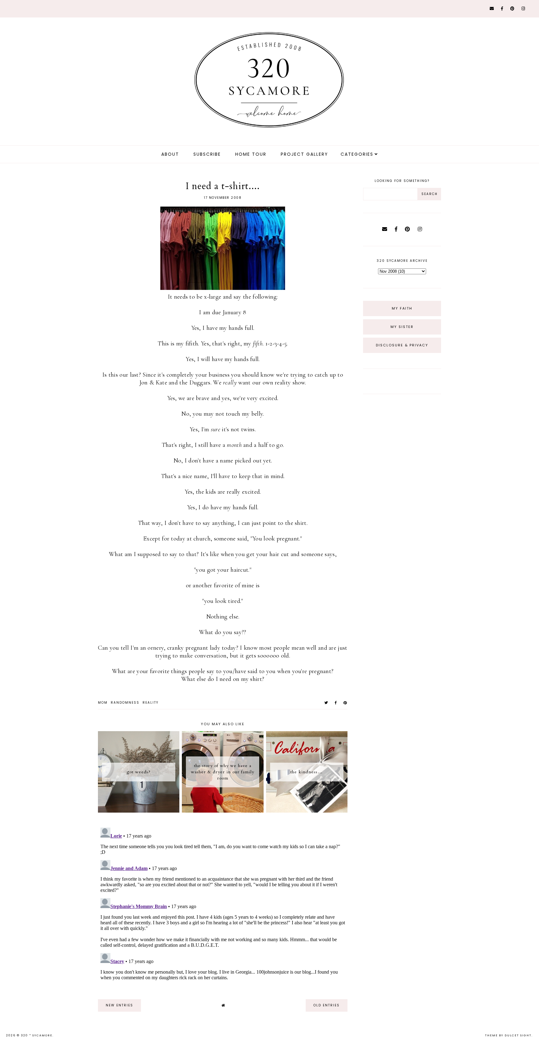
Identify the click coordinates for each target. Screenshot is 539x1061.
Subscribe (207, 154)
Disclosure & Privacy (402, 345)
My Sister (402, 326)
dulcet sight (518, 1035)
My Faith (402, 308)
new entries (119, 1005)
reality (150, 702)
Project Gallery (304, 154)
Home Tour (250, 154)
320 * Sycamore (36, 1035)
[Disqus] (222, 903)
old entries (326, 1005)
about (170, 154)
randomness (125, 702)
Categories (357, 154)
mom (103, 702)
